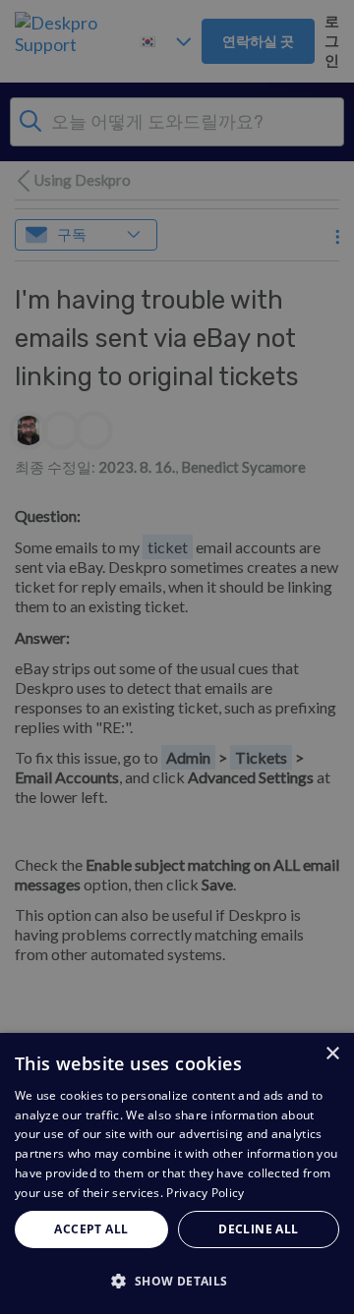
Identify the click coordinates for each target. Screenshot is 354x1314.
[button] (177, 1280)
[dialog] (177, 1173)
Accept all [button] (91, 1229)
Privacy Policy (205, 1192)
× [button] (331, 1054)
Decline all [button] (258, 1229)
